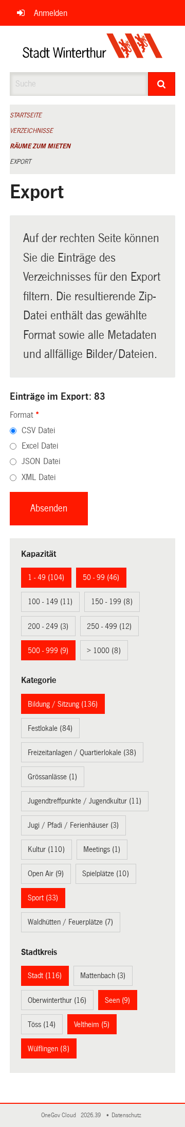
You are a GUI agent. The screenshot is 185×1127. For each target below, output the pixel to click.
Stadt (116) (45, 975)
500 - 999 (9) (48, 650)
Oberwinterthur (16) (57, 1000)
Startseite (26, 115)
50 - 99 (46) (101, 577)
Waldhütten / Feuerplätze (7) (70, 922)
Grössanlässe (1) (52, 777)
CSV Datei (38, 430)
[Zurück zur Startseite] (93, 48)
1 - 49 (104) (46, 577)
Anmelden (50, 13)
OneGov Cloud (60, 1115)
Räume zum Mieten (40, 146)
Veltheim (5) (91, 1024)
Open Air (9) (46, 873)
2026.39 (91, 1115)
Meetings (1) (101, 849)
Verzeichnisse (31, 130)
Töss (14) (41, 1024)
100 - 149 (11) (50, 601)
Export (20, 161)
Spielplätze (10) (105, 873)
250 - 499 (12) (109, 626)
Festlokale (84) (50, 728)
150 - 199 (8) (112, 601)
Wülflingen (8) (48, 1049)
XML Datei (38, 477)
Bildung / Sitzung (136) (63, 704)
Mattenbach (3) (102, 975)
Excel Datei (40, 445)
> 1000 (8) (104, 650)
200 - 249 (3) (48, 626)
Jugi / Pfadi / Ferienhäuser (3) (73, 825)
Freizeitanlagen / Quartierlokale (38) (82, 752)
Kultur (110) (46, 849)
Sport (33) (43, 898)
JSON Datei (41, 461)
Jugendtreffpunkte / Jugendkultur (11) (84, 801)
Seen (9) (117, 1000)
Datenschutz (128, 1115)
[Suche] (162, 84)
